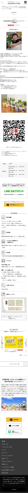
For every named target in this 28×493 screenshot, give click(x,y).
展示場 (3, 441)
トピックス (4, 452)
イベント (4, 449)
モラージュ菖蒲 (11, 25)
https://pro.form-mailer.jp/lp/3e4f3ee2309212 (15, 77)
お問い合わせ (5, 472)
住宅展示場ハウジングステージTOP (7, 6)
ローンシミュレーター (7, 455)
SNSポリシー (5, 464)
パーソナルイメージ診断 (8, 467)
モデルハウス (5, 444)
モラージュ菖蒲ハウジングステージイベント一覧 (10, 7)
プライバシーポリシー (7, 461)
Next (25, 342)
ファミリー (17, 25)
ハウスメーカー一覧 (6, 447)
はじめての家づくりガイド (8, 470)
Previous (3, 342)
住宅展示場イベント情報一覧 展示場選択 (20, 6)
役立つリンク (5, 458)
